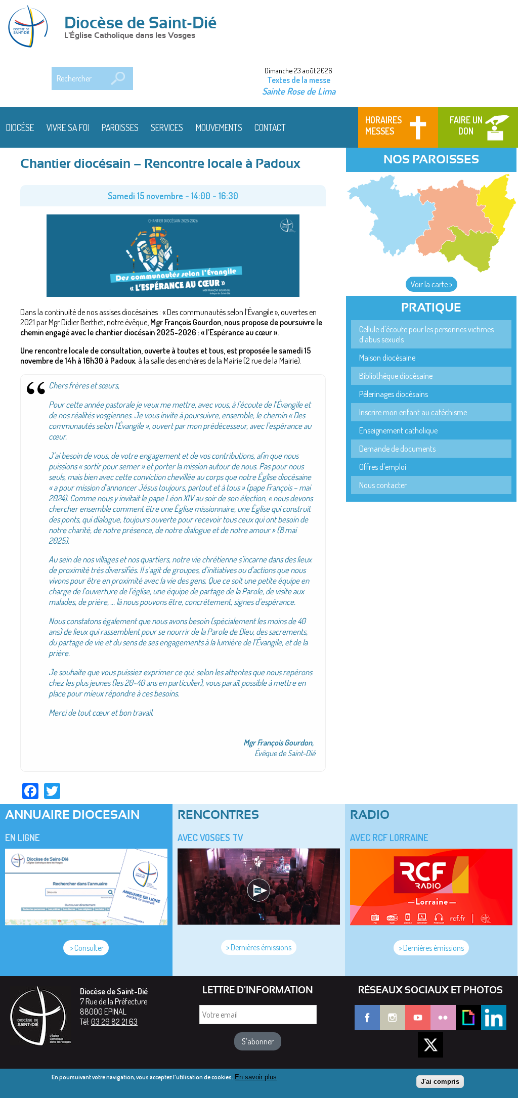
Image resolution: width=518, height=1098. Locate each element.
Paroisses (120, 127)
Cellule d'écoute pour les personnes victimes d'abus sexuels (426, 334)
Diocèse (20, 127)
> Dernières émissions (258, 947)
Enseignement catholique (398, 430)
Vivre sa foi (68, 127)
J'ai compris (440, 1081)
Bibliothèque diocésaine (396, 376)
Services (167, 127)
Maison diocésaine (387, 358)
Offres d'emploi (382, 467)
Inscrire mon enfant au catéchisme (413, 412)
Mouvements (219, 127)
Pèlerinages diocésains (393, 394)
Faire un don (466, 125)
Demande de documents (397, 449)
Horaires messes (383, 125)
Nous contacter (383, 485)
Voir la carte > (431, 284)
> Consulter (86, 948)
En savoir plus (256, 1077)
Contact (270, 127)
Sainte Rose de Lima (298, 91)
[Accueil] (31, 27)
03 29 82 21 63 (114, 1022)
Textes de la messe (298, 80)
